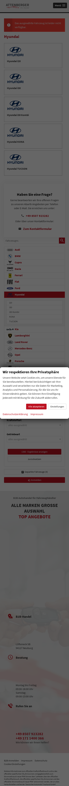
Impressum (36, 414)
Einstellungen (57, 406)
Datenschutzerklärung (15, 414)
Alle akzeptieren (36, 406)
